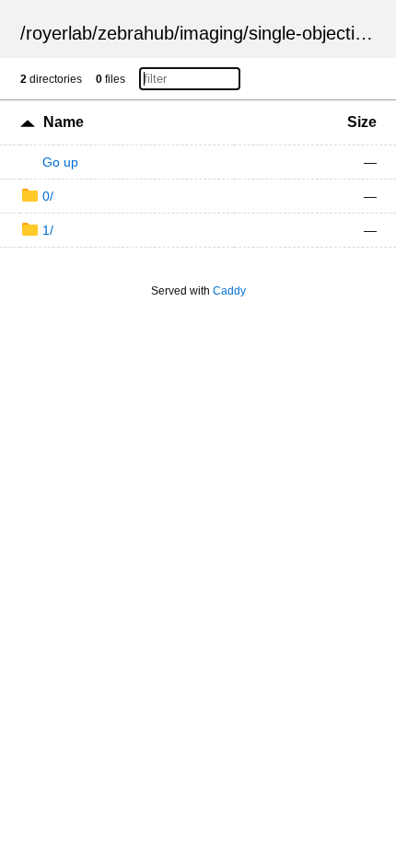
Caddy (229, 290)
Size (362, 122)
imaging (211, 33)
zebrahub (136, 33)
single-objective (311, 33)
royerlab (59, 33)
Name (63, 122)
